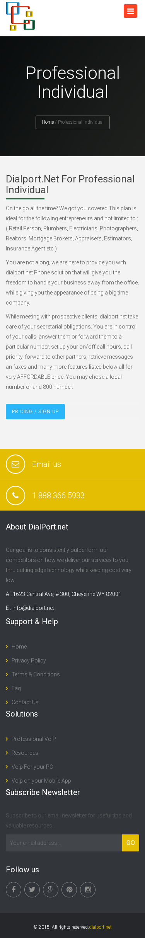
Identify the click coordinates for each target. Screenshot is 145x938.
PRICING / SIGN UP (35, 411)
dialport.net (100, 927)
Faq (16, 688)
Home (48, 122)
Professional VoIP (34, 739)
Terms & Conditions (36, 674)
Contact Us (25, 702)
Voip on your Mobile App (41, 781)
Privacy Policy (29, 660)
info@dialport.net (33, 608)
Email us (46, 464)
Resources (25, 753)
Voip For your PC (32, 767)
